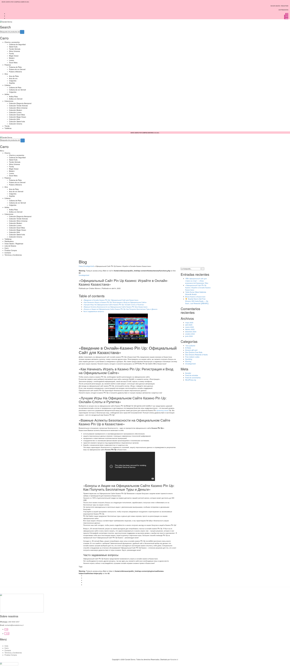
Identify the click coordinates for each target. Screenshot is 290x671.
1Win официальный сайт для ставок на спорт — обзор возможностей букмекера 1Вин (196, 280)
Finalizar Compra (11, 250)
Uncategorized (88, 266)
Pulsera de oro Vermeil (17, 69)
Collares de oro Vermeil (17, 90)
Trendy (7, 126)
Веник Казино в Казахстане (195, 296)
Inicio (6, 646)
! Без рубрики (190, 345)
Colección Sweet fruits (17, 121)
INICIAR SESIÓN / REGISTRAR (279, 6)
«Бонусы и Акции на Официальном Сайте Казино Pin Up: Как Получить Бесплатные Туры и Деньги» (120, 309)
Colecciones (9, 101)
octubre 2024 (190, 334)
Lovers (11, 60)
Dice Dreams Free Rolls (193, 352)
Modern (12, 58)
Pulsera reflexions (15, 71)
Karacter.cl (174, 659)
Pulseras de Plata (15, 67)
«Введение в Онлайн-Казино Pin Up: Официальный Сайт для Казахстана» (111, 300)
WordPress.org (190, 380)
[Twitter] (84, 578)
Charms (7, 153)
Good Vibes (13, 62)
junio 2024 (189, 336)
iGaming (188, 361)
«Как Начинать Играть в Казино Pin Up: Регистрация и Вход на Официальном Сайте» (115, 302)
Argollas (12, 83)
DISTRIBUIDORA (283, 10)
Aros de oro (13, 78)
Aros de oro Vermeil (16, 191)
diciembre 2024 (190, 331)
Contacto (8, 252)
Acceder (188, 373)
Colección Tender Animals (18, 105)
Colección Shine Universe (18, 108)
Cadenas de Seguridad (17, 44)
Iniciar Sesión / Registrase (14, 243)
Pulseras (8, 65)
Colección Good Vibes (17, 115)
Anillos (7, 94)
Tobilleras (8, 128)
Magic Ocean (14, 56)
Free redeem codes (192, 357)
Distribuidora (9, 241)
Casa (80, 266)
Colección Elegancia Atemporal (20, 103)
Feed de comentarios (193, 377)
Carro (7, 248)
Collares (7, 85)
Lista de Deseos (10, 246)
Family (11, 53)
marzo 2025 (189, 327)
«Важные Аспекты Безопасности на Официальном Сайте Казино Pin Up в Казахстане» (115, 307)
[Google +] (84, 582)
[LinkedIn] (84, 585)
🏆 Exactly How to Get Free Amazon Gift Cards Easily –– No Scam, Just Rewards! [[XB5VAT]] (196, 301)
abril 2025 (188, 325)
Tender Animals (14, 49)
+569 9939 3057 (13, 622)
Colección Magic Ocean (17, 117)
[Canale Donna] (6, 21)
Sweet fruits (13, 47)
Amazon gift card (191, 350)
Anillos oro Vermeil (15, 99)
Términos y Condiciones (13, 255)
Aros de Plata (14, 76)
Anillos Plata (13, 96)
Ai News (188, 348)
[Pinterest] (84, 580)
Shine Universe (14, 51)
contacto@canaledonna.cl (14, 625)
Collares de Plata (15, 87)
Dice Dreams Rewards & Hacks (196, 354)
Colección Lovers (15, 112)
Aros (6, 74)
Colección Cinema (15, 124)
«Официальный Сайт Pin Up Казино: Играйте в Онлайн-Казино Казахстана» (198, 287)
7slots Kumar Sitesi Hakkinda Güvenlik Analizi (195, 293)
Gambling (188, 359)
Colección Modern (15, 110)
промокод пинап (162, 410)
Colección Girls (14, 119)
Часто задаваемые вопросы (93, 311)
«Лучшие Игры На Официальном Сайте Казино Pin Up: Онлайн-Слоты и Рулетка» (113, 304)
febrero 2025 (190, 329)
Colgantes (12, 81)
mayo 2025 (189, 322)
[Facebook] (84, 575)
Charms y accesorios (12, 42)
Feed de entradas (191, 375)
